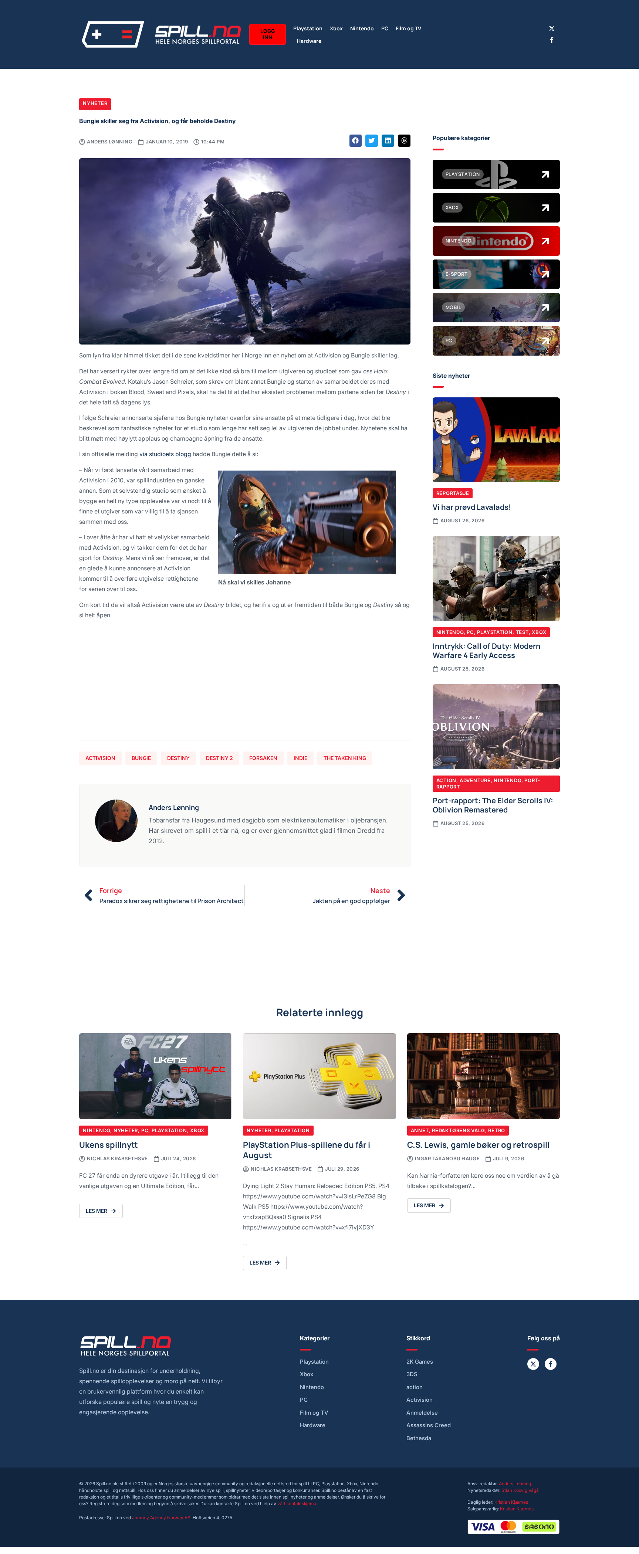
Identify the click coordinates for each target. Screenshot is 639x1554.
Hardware (309, 40)
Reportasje (452, 493)
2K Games (419, 1361)
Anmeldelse (422, 1412)
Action (446, 780)
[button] (355, 141)
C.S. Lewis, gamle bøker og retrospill (478, 1144)
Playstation (307, 28)
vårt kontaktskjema (296, 1503)
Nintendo (362, 28)
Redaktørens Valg (458, 1130)
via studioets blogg (165, 453)
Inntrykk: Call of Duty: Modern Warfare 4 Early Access (487, 650)
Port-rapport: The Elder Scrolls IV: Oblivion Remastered (493, 804)
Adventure (475, 780)
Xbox (336, 28)
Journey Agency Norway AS (161, 1517)
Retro (496, 1130)
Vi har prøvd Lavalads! (472, 506)
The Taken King (345, 758)
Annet (420, 1130)
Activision (100, 758)
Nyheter (95, 103)
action (414, 1387)
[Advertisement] (244, 682)
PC (384, 28)
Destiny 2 (219, 758)
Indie (300, 758)
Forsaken (263, 758)
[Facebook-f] (552, 40)
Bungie (141, 758)
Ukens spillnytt (108, 1144)
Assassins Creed (428, 1425)
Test (522, 632)
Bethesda (418, 1438)
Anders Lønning (515, 1483)
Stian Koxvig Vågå (520, 1490)
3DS (411, 1374)
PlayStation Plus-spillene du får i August (306, 1149)
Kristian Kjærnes (511, 1502)
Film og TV (408, 28)
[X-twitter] (552, 28)
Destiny (178, 758)
